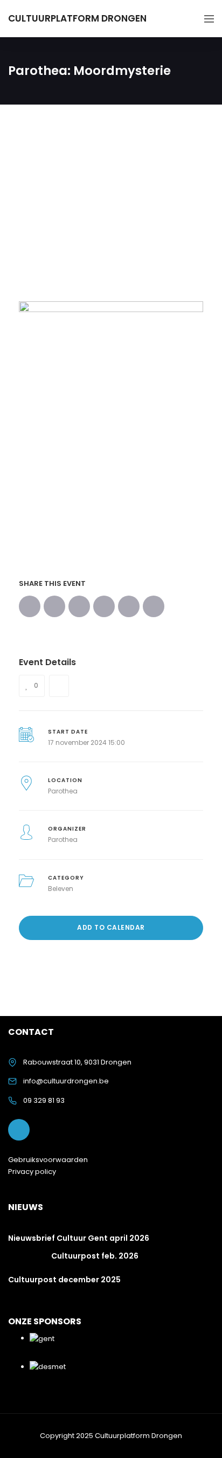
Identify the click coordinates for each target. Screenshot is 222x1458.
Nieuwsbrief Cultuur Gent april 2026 (78, 1238)
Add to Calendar (111, 927)
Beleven (60, 888)
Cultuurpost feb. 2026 (94, 1255)
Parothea (63, 791)
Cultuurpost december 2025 (64, 1279)
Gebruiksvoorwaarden (48, 1160)
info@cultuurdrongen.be (66, 1081)
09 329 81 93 (44, 1100)
